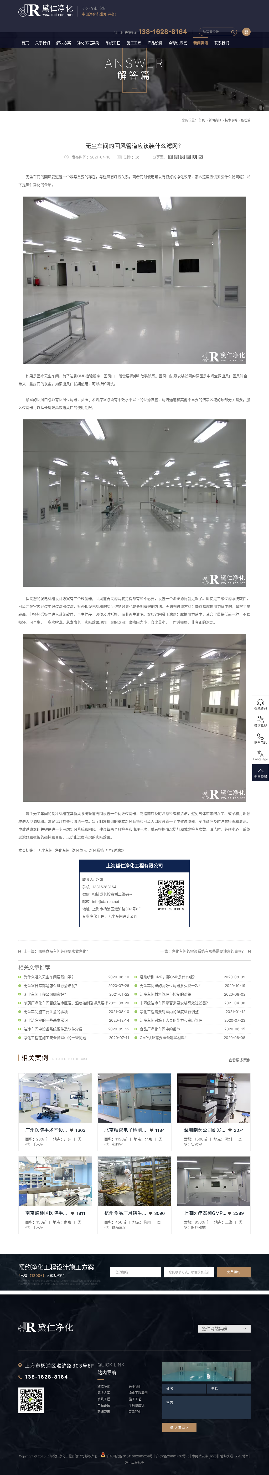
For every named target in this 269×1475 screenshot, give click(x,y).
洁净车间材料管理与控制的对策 (165, 994)
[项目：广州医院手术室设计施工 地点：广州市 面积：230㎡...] (55, 1098)
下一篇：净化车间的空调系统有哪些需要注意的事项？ (201, 951)
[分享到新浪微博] (182, 157)
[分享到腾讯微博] (189, 157)
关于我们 (42, 42)
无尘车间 (45, 850)
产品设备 (155, 42)
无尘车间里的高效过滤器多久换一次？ (171, 985)
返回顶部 (260, 777)
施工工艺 (134, 42)
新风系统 (96, 850)
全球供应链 (178, 42)
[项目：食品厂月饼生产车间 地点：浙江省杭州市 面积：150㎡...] (134, 1181)
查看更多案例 (240, 1060)
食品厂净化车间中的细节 (160, 1029)
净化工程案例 (88, 42)
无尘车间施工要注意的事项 (46, 1011)
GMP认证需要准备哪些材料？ (164, 1037)
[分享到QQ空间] (176, 157)
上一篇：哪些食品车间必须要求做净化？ (57, 951)
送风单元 (79, 850)
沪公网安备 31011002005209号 (129, 1456)
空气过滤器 (115, 850)
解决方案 (63, 42)
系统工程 (113, 42)
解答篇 (246, 120)
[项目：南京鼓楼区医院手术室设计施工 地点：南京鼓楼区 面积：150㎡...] (55, 1181)
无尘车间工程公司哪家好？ (46, 994)
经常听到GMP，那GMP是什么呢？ (168, 977)
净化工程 (97, 916)
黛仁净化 (103, 1387)
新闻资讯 (200, 42)
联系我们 (221, 42)
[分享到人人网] (195, 157)
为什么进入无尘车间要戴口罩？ (49, 977)
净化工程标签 (134, 1462)
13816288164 (104, 887)
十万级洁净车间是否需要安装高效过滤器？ (175, 1003)
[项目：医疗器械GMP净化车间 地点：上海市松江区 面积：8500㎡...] (213, 1181)
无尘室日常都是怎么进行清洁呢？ (51, 985)
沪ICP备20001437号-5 (172, 1456)
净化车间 (62, 850)
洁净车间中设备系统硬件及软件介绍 (53, 1029)
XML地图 (242, 1456)
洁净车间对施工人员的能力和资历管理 (171, 1020)
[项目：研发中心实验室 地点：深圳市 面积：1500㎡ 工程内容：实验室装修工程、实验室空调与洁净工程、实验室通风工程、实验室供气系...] (213, 1098)
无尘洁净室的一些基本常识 (46, 1020)
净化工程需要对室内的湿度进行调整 (169, 1011)
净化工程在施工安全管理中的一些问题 (55, 1037)
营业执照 (226, 1456)
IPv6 (213, 1456)
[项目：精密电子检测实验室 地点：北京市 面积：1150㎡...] (134, 1098)
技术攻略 (231, 120)
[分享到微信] (201, 157)
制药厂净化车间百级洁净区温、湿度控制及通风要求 (66, 1003)
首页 (25, 42)
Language (260, 759)
